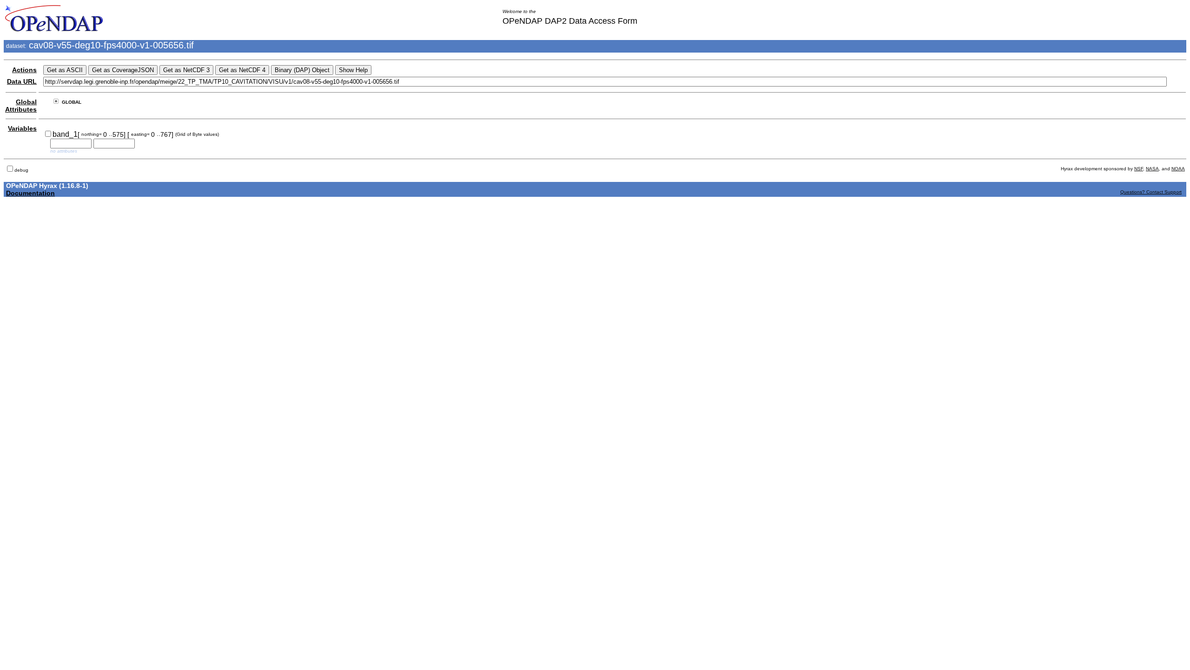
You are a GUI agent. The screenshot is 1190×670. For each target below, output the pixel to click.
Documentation (30, 193)
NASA (1152, 168)
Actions (24, 70)
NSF (1138, 168)
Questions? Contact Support (1151, 191)
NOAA (1178, 168)
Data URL (22, 81)
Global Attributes (21, 105)
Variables (22, 128)
